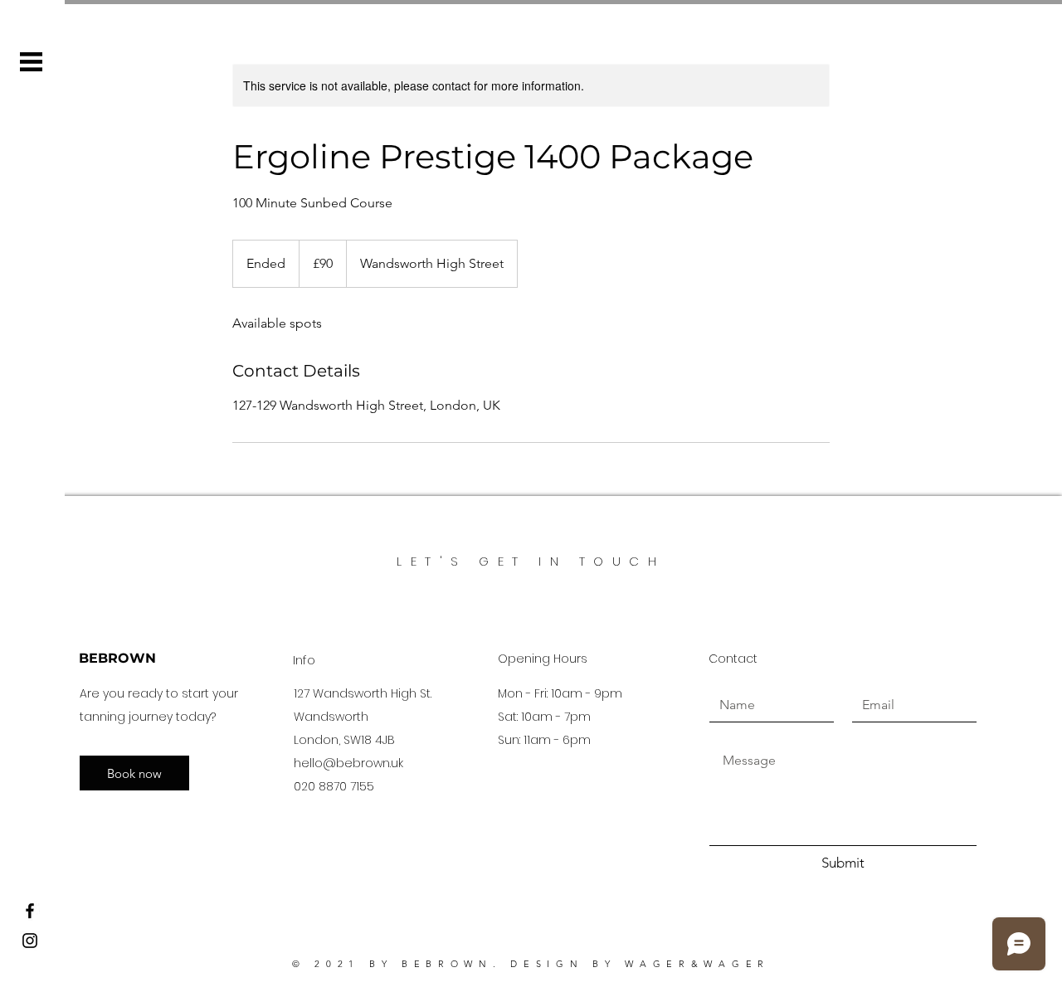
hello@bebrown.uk (348, 763)
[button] (31, 61)
